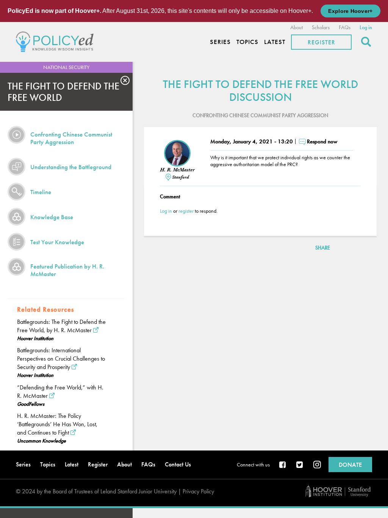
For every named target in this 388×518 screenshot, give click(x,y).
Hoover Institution (35, 338)
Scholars (321, 27)
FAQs (344, 27)
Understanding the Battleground (70, 167)
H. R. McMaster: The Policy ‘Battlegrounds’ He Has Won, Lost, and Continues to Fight (57, 424)
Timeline (40, 192)
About (296, 27)
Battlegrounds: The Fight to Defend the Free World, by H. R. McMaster (61, 326)
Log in (366, 27)
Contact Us (178, 464)
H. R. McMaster (177, 169)
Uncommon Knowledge (41, 440)
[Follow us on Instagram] (317, 465)
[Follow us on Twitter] (300, 465)
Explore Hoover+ (350, 11)
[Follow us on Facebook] (283, 465)
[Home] (56, 41)
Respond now (322, 141)
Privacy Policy (198, 491)
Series (220, 42)
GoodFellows (30, 403)
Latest (274, 42)
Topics (247, 42)
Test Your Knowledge (57, 242)
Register (321, 42)
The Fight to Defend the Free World (63, 92)
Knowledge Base (51, 217)
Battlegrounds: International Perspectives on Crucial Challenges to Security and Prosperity (61, 358)
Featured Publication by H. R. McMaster (67, 270)
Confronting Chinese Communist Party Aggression (71, 138)
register (186, 210)
